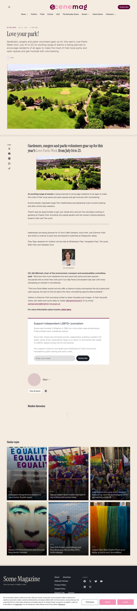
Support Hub (59, 592)
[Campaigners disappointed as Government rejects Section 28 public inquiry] (27, 473)
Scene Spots (98, 14)
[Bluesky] (96, 581)
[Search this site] (9, 7)
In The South (11, 27)
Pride (42, 14)
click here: (66, 309)
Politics (34, 14)
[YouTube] (101, 581)
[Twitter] (90, 581)
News (23, 14)
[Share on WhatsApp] (9, 163)
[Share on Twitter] (9, 149)
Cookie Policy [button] (18, 604)
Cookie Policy (59, 589)
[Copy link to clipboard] (9, 168)
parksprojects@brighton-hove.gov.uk (44, 304)
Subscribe (124, 7)
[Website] (45, 391)
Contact (71, 592)
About (56, 577)
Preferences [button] (61, 604)
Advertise (67, 577)
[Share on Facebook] (9, 154)
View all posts (35, 391)
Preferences (90, 602)
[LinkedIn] (85, 587)
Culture (50, 14)
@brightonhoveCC (74, 300)
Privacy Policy (60, 585)
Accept (125, 602)
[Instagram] (90, 587)
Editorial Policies (61, 581)
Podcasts (110, 14)
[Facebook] (85, 581)
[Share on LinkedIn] (9, 159)
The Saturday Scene (71, 14)
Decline (107, 602)
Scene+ (85, 14)
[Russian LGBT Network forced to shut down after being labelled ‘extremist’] (27, 528)
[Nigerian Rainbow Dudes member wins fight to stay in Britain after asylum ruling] (68, 473)
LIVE (58, 14)
